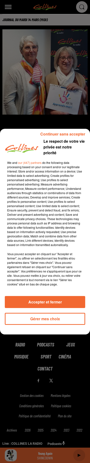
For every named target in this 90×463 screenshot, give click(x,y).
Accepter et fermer (45, 302)
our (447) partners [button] (30, 163)
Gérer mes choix (45, 318)
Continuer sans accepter (62, 134)
